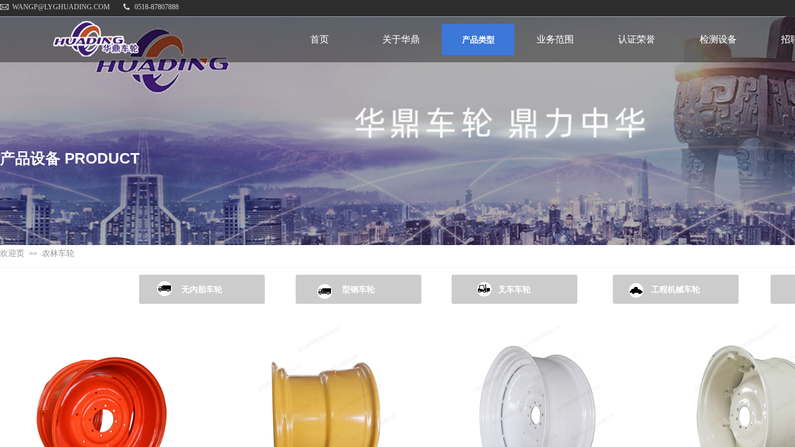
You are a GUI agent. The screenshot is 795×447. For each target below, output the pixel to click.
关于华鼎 (401, 39)
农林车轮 (58, 253)
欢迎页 (12, 253)
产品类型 (478, 39)
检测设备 (718, 39)
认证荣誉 (636, 39)
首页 (319, 39)
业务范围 (555, 39)
